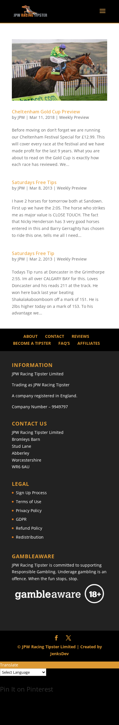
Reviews (80, 336)
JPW (21, 117)
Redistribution (30, 537)
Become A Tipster (32, 343)
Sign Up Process (31, 492)
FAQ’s (64, 343)
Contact (54, 336)
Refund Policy (29, 528)
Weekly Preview (74, 117)
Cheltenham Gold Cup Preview (46, 111)
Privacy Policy (29, 510)
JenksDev (59, 653)
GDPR (21, 519)
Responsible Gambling (33, 571)
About (30, 336)
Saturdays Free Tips (34, 182)
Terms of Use (28, 501)
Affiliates (88, 343)
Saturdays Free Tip (33, 253)
